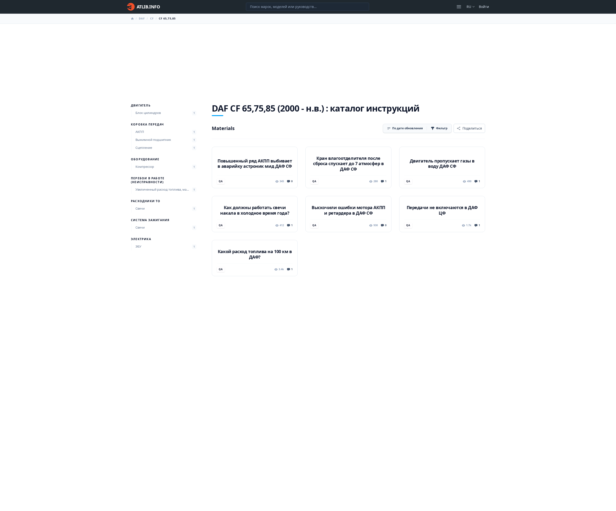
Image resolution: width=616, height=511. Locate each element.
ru (469, 6)
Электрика (141, 239)
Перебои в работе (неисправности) (147, 180)
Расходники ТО (145, 201)
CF (152, 18)
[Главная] (132, 18)
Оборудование (145, 159)
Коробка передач (147, 124)
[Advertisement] (308, 59)
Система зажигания (150, 220)
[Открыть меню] (459, 7)
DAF (142, 18)
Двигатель (141, 105)
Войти (484, 6)
